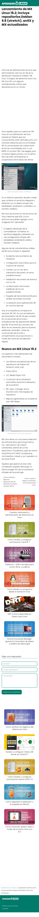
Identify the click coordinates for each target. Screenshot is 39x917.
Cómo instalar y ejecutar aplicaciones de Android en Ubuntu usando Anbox (10, 481)
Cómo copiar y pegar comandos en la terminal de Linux (29, 481)
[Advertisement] (19, 47)
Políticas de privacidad (10, 906)
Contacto (5, 909)
